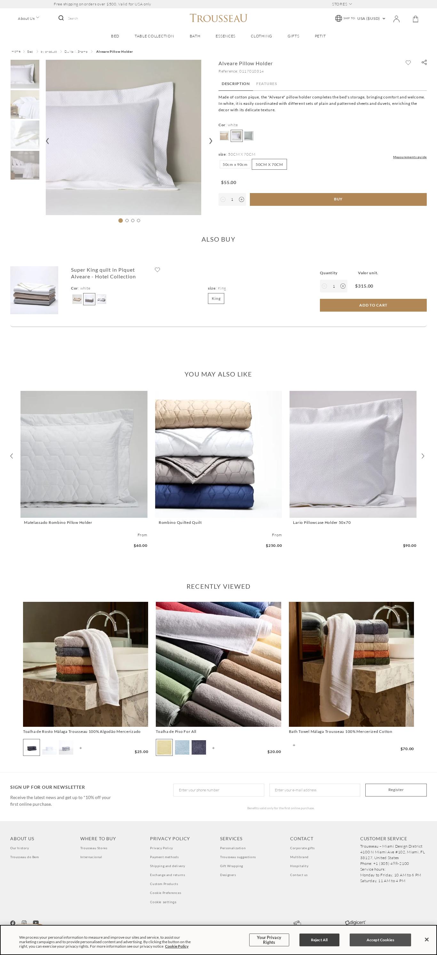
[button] (424, 63)
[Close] (427, 940)
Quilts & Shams (75, 52)
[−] (223, 199)
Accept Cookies (380, 939)
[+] (241, 199)
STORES (339, 4)
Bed (30, 52)
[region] (218, 940)
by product (49, 52)
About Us (26, 18)
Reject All (319, 939)
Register (396, 789)
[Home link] (16, 52)
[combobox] (85, 18)
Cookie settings (163, 902)
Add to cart (84, 511)
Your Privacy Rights (269, 940)
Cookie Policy (176, 946)
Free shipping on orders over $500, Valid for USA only (102, 4)
